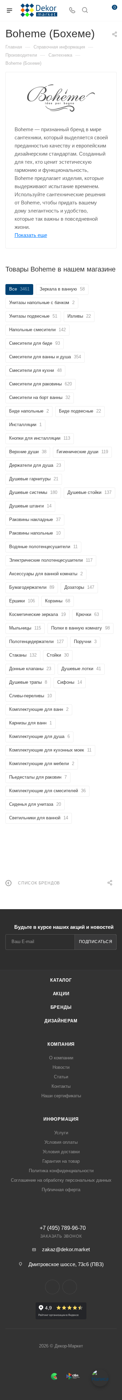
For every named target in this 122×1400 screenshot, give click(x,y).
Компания (61, 1044)
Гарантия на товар (61, 1161)
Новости (61, 1067)
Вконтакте (52, 1287)
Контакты (61, 1086)
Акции (61, 993)
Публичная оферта (61, 1189)
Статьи (61, 1076)
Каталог (61, 980)
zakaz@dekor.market (66, 1249)
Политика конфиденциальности (61, 1170)
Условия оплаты (61, 1142)
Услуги (61, 1132)
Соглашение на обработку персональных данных (61, 1180)
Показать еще (31, 235)
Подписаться (96, 941)
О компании (61, 1057)
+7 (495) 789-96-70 (63, 1228)
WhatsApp (69, 1287)
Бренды (61, 1007)
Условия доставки (61, 1151)
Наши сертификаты (61, 1095)
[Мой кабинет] (98, 11)
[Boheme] (61, 98)
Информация (61, 1119)
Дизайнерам (61, 1020)
